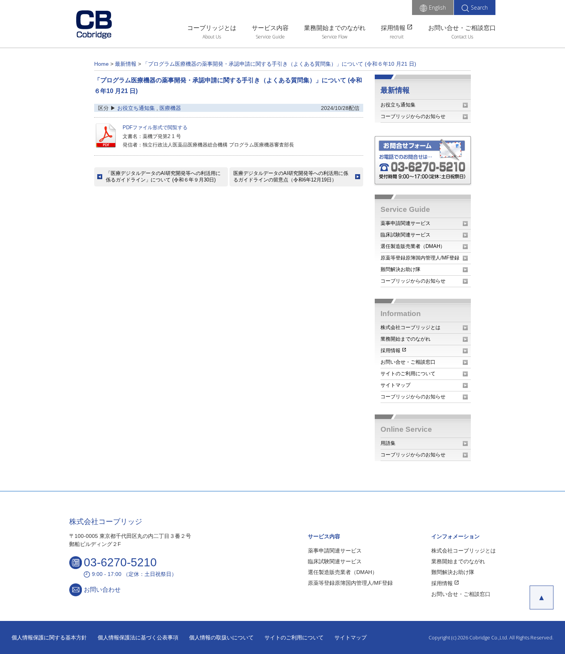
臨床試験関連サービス (405, 235)
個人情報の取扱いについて (221, 637)
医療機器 (170, 108)
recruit (397, 36)
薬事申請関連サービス (405, 223)
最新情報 (395, 90)
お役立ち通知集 (136, 108)
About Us (212, 36)
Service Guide (270, 36)
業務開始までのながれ (335, 28)
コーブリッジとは (211, 28)
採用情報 (397, 27)
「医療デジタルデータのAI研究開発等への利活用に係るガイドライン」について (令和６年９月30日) (163, 176)
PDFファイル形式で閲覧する (155, 127)
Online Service (406, 429)
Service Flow (334, 36)
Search (479, 7)
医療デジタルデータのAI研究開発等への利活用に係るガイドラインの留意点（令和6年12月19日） (290, 176)
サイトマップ (395, 385)
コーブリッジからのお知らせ (413, 116)
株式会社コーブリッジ (105, 522)
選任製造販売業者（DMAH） (413, 246)
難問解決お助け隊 (400, 269)
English (437, 7)
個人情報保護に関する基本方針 (49, 637)
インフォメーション (455, 536)
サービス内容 (270, 28)
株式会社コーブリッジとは (410, 327)
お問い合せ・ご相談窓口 (462, 28)
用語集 (388, 443)
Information (401, 314)
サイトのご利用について (408, 373)
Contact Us (462, 36)
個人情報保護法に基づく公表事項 (138, 637)
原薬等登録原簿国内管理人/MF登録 (420, 258)
